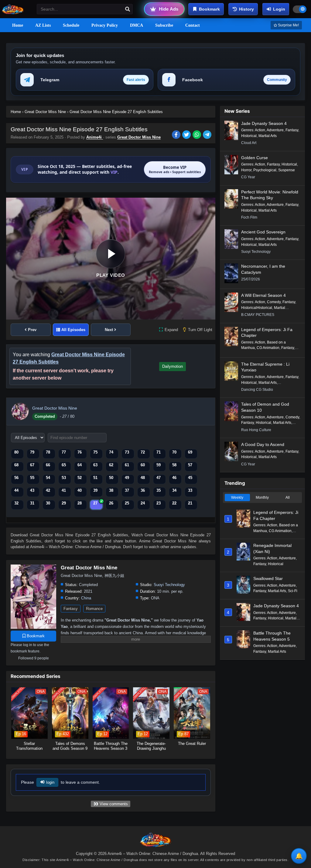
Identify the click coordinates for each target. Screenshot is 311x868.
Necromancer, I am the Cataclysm (263, 269)
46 (174, 477)
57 (190, 465)
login (50, 782)
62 (111, 465)
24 (143, 503)
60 (143, 465)
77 (64, 452)
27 (95, 503)
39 (95, 490)
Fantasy (70, 608)
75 (95, 452)
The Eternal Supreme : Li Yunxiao (265, 367)
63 (95, 465)
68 (16, 465)
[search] (127, 9)
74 (111, 452)
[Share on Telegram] (207, 135)
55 (32, 477)
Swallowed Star (268, 578)
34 (174, 490)
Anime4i (94, 137)
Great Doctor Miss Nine (139, 137)
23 (158, 503)
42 (48, 490)
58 (174, 465)
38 (111, 490)
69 (190, 452)
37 (127, 490)
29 (64, 503)
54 (48, 477)
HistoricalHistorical (256, 308)
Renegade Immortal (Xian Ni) (272, 548)
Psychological (264, 170)
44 (16, 490)
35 (158, 490)
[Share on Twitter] (187, 135)
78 (48, 452)
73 (127, 452)
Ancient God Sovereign (263, 232)
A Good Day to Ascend (262, 444)
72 (143, 452)
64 (79, 465)
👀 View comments (110, 804)
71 (158, 452)
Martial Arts (267, 136)
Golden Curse (254, 157)
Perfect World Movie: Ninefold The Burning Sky (269, 194)
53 (64, 477)
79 (32, 452)
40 (79, 490)
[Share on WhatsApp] (198, 135)
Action (260, 130)
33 (190, 490)
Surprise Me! (288, 25)
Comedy (274, 302)
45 (190, 477)
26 (111, 503)
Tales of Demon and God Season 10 (265, 407)
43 (32, 490)
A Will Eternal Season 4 (263, 295)
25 (127, 503)
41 (64, 490)
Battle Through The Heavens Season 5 (272, 636)
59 (158, 465)
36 (143, 490)
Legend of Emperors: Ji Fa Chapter (266, 332)
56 (16, 477)
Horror (246, 170)
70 (174, 452)
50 (111, 477)
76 (79, 452)
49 (127, 477)
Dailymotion (172, 366)
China (86, 598)
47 (158, 477)
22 (174, 503)
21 (190, 503)
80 (16, 452)
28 (79, 503)
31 (32, 503)
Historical (249, 136)
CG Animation (268, 348)
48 (143, 477)
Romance (94, 608)
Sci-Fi (292, 591)
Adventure (275, 130)
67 (32, 465)
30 (48, 503)
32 (16, 503)
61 (127, 465)
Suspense (286, 170)
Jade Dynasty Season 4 (264, 123)
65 (64, 465)
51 (95, 477)
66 (48, 465)
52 (79, 477)
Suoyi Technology (169, 584)
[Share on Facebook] (177, 135)
